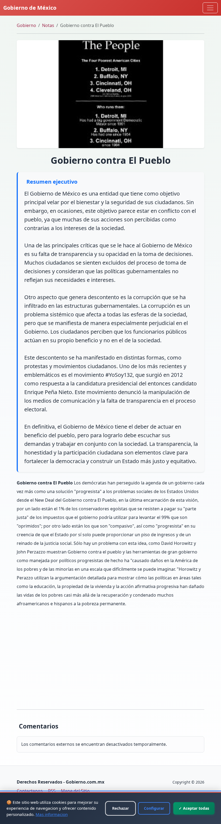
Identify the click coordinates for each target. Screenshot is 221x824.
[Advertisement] (110, 658)
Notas (48, 25)
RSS (52, 791)
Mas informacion (52, 814)
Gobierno (26, 25)
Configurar (154, 808)
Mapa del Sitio (75, 791)
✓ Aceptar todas (194, 808)
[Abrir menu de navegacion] (210, 7)
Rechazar (120, 808)
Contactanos (30, 791)
